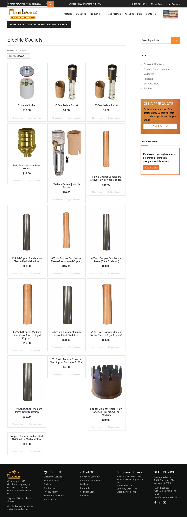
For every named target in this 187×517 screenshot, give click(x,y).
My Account (174, 4)
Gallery (47, 484)
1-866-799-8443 (140, 4)
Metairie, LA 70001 (162, 483)
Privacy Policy (51, 491)
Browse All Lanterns (153, 64)
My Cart (158, 4)
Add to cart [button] (18, 118)
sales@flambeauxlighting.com (169, 497)
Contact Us (49, 488)
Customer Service (53, 476)
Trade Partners (51, 480)
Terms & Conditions (54, 495)
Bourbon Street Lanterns (156, 69)
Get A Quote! (160, 126)
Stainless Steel (151, 83)
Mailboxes (148, 74)
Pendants (148, 78)
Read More (151, 167)
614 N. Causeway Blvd (164, 480)
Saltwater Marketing (17, 509)
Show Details (35, 118)
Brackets (148, 88)
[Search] (50, 4)
